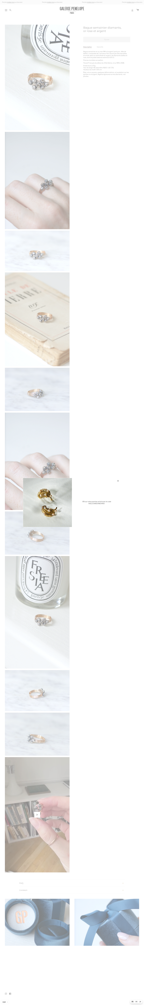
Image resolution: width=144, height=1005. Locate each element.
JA (140, 1001)
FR (132, 1001)
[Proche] (118, 481)
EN (136, 1001)
